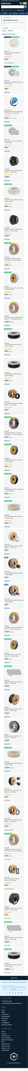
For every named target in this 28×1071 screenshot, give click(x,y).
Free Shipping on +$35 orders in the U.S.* (10, 0)
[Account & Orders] (21, 3)
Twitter (9, 993)
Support (4, 1020)
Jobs (2, 1042)
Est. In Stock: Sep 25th (8, 830)
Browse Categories (8, 34)
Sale (10, 13)
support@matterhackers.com (11, 1003)
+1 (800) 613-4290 (6, 1001)
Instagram (12, 993)
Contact (4, 1033)
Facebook (6, 993)
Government (5, 1022)
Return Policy (5, 1044)
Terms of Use (5, 1048)
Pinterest (18, 993)
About (3, 1031)
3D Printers (21, 13)
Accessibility (5, 1050)
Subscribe (14, 989)
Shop (3, 1010)
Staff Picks (15, 13)
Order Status (5, 1035)
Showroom (5, 1014)
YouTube (21, 993)
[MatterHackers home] (6, 4)
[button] (14, 10)
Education (4, 1018)
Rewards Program (7, 1040)
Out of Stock (7, 800)
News (3, 1012)
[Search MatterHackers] (25, 6)
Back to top (14, 978)
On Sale (6, 28)
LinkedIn (15, 993)
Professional (5, 1016)
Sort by (4, 30)
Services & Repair (6, 1024)
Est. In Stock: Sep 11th (8, 62)
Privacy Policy (5, 1046)
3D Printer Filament (8, 17)
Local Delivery (6, 1037)
